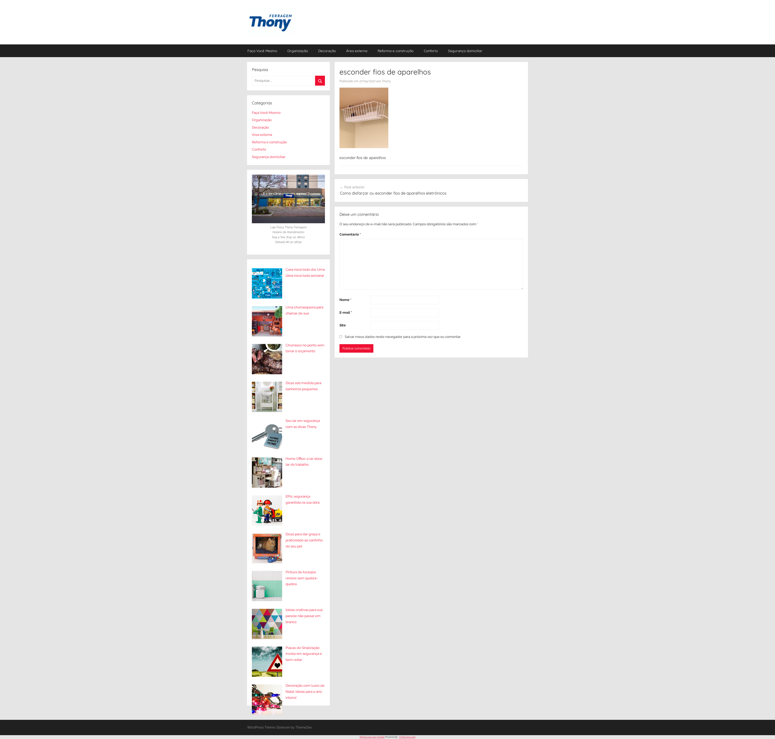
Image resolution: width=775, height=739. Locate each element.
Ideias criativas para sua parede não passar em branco (304, 616)
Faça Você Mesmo (262, 51)
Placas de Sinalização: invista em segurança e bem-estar (304, 654)
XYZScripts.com (407, 737)
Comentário (350, 234)
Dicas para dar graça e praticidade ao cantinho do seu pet (304, 540)
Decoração (327, 51)
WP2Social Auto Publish (371, 737)
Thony (386, 81)
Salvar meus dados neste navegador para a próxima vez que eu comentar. (403, 337)
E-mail (345, 312)
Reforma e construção (396, 51)
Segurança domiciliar (465, 51)
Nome (345, 300)
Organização (297, 51)
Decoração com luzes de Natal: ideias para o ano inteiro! (305, 691)
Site (342, 325)
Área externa (356, 51)
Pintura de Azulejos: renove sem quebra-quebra (302, 578)
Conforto (431, 51)
